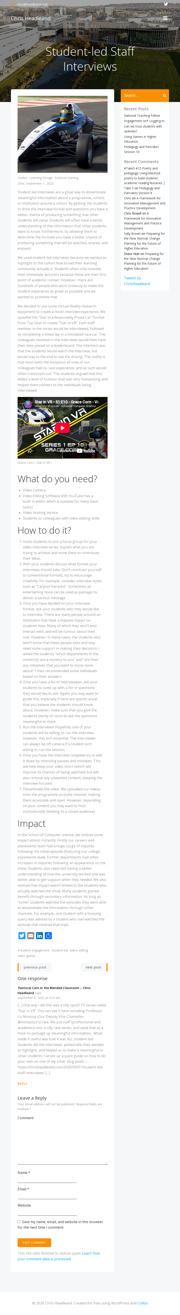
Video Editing (79, 950)
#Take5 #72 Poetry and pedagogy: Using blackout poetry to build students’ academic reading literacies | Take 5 (144, 178)
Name (24, 1172)
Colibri (142, 1303)
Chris (21, 183)
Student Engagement (35, 950)
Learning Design (40, 178)
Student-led (60, 950)
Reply (22, 1084)
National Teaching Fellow (142, 115)
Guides (22, 178)
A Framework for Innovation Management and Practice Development (144, 203)
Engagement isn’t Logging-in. (144, 121)
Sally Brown (132, 233)
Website (24, 1205)
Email (23, 1189)
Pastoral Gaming (66, 178)
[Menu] (165, 18)
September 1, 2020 (40, 183)
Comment (26, 1117)
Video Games (27, 956)
